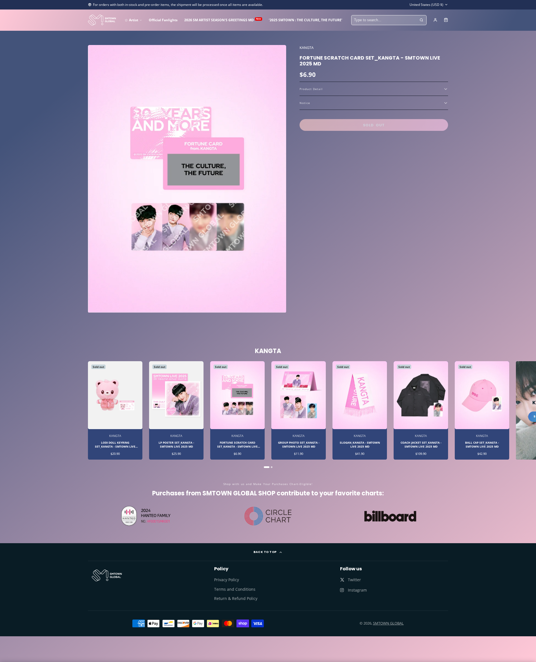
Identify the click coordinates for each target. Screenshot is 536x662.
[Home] (102, 20)
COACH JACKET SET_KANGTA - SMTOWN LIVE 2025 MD (421, 410)
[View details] (107, 575)
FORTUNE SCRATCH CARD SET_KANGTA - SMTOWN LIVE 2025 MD (237, 410)
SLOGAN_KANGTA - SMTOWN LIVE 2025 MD (359, 410)
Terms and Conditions (234, 589)
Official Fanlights (163, 20)
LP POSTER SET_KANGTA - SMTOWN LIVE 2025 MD (176, 410)
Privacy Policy (226, 579)
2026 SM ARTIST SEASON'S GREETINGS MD (222, 19)
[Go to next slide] (447, 414)
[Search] (421, 20)
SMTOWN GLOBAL (388, 623)
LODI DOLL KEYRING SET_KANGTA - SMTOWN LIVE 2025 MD (115, 410)
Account (435, 20)
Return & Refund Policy (235, 598)
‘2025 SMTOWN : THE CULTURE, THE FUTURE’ (305, 20)
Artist (133, 20)
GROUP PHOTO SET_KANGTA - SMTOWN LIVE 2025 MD (298, 410)
